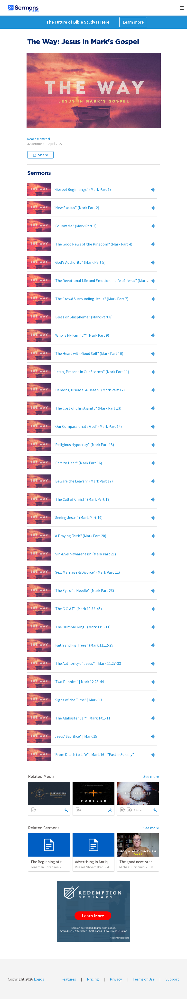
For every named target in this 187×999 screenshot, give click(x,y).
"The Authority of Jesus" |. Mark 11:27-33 (87, 663)
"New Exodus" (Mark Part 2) (76, 207)
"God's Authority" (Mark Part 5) (79, 262)
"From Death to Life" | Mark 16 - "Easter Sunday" (94, 754)
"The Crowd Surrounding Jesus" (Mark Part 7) (91, 298)
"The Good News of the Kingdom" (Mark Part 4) (93, 244)
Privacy (116, 979)
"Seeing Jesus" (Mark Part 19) (78, 517)
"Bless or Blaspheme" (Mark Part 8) (83, 317)
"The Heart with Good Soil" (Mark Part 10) (88, 353)
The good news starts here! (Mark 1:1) (150, 861)
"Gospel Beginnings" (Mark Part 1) (82, 189)
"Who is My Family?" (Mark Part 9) (81, 335)
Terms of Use (144, 979)
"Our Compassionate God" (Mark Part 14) (88, 426)
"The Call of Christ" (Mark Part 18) (82, 499)
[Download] (66, 810)
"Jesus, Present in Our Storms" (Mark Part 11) (91, 371)
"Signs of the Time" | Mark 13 (78, 699)
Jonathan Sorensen (44, 867)
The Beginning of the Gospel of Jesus (61, 861)
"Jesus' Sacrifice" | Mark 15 (75, 736)
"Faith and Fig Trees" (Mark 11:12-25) (84, 645)
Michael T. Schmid (132, 867)
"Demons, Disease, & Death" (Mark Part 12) (89, 389)
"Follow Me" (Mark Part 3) (75, 225)
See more (151, 776)
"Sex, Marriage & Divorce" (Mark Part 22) (87, 572)
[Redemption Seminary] (93, 911)
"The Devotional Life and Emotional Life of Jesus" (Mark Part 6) (106, 280)
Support (172, 979)
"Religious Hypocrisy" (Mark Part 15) (84, 444)
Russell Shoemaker (89, 867)
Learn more (133, 22)
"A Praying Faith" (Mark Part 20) (80, 535)
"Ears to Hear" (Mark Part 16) (78, 462)
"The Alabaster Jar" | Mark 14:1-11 (82, 718)
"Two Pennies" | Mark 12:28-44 (79, 681)
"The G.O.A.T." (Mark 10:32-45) (78, 608)
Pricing (93, 979)
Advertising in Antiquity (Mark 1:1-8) (104, 861)
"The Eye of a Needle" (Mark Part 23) (84, 590)
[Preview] (153, 189)
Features (68, 979)
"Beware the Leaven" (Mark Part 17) (83, 481)
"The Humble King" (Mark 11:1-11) (82, 626)
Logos (38, 979)
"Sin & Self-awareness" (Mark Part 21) (85, 554)
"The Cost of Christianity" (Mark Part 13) (87, 408)
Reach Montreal (38, 139)
